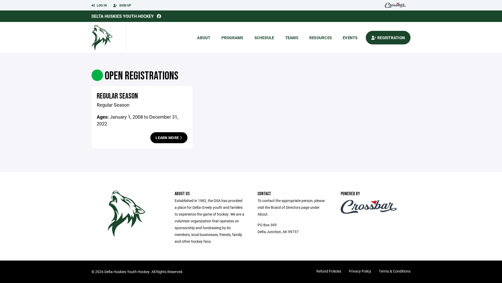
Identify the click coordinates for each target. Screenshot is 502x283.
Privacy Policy (360, 271)
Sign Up (124, 5)
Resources (320, 37)
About (203, 37)
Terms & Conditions (394, 271)
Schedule (264, 37)
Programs (232, 37)
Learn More (168, 137)
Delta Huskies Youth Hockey (123, 16)
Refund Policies (328, 271)
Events (350, 37)
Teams (291, 37)
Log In (101, 5)
